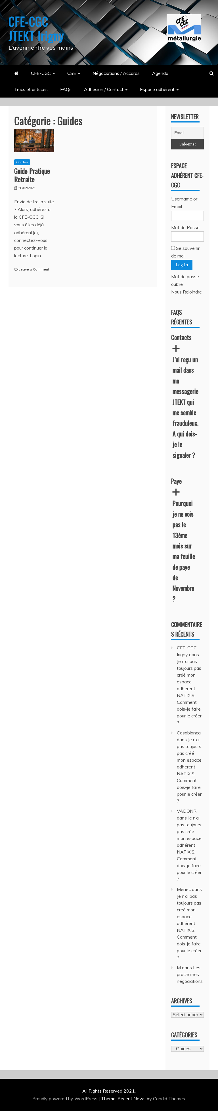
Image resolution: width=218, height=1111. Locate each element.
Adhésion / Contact (103, 89)
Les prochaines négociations (190, 974)
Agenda (160, 73)
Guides (22, 162)
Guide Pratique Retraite (32, 175)
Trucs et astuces (31, 89)
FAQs (66, 89)
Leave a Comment (33, 269)
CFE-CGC (41, 73)
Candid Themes (169, 1098)
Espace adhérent (157, 89)
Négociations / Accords (116, 73)
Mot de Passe (185, 227)
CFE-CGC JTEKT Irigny (36, 28)
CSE (71, 73)
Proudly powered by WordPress (65, 1098)
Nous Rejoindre (186, 292)
